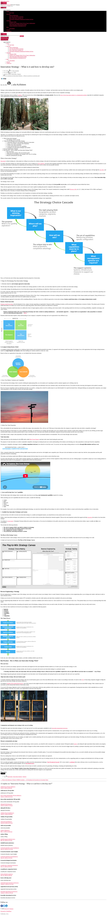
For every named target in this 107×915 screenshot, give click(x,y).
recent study (10, 521)
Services (8, 14)
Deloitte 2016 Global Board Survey (15, 683)
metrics (75, 744)
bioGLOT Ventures (8, 908)
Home (7, 11)
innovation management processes (59, 728)
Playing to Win (73, 189)
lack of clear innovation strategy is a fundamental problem (73, 95)
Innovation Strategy (17, 776)
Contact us (8, 31)
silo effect (102, 169)
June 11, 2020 (13, 72)
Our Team (11, 12)
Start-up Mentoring (13, 15)
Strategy (19, 74)
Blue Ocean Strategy (34, 439)
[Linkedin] (6, 906)
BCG (25, 313)
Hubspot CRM (12, 22)
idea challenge (41, 163)
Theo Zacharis (15, 70)
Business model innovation (7, 304)
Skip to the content (5, 1)
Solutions (8, 20)
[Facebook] (2, 906)
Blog (7, 27)
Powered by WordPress (6, 911)
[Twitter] (4, 906)
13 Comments (22, 75)
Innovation (14, 74)
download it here (30, 763)
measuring (89, 517)
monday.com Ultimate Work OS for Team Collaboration (22, 23)
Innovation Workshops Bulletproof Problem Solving (21, 19)
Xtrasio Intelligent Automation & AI (17, 25)
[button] (6, 10)
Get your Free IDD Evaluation (16, 16)
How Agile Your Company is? (16, 18)
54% (83, 679)
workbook (72, 762)
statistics (20, 95)
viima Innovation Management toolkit (18, 24)
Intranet (8, 29)
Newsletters (12, 28)
